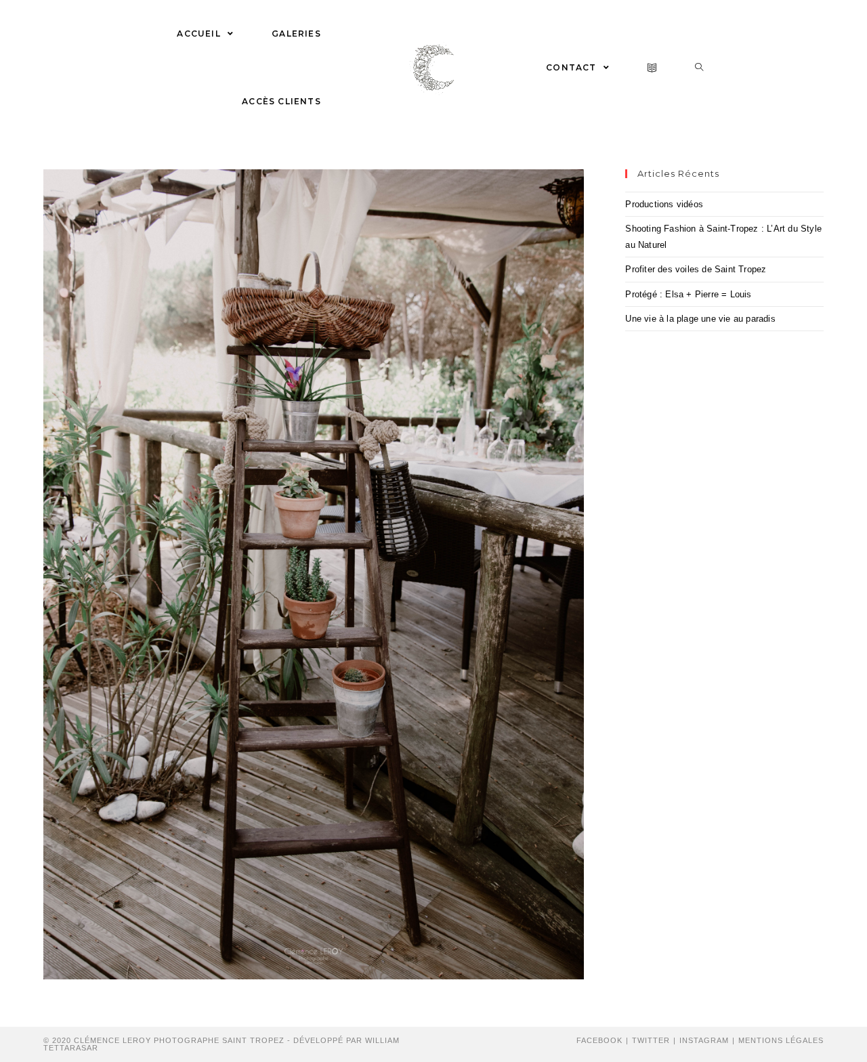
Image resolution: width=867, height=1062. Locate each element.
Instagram (704, 1040)
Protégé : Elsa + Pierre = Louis (688, 294)
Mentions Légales (781, 1040)
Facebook (599, 1040)
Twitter (651, 1040)
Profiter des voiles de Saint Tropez (695, 269)
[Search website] (699, 68)
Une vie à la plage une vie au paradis (700, 319)
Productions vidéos (664, 204)
